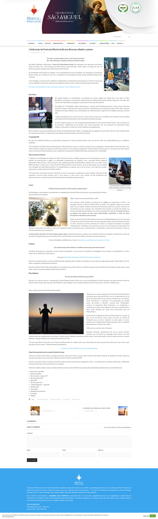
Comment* (30, 433)
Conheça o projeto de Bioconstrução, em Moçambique (79, 348)
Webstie (100, 450)
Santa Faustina (75, 399)
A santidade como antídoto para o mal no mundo (96, 408)
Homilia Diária (104, 43)
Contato (120, 43)
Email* (64, 450)
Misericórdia (66, 399)
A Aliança (31, 43)
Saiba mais (146, 516)
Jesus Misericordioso (55, 399)
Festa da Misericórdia (42, 399)
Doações (93, 43)
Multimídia (82, 43)
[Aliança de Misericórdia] (35, 13)
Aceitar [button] (153, 516)
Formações (70, 43)
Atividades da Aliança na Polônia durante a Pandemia (82, 257)
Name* (29, 450)
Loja (112, 43)
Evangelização (58, 43)
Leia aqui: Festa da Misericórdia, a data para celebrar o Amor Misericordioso (54, 87)
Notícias (48, 43)
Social (40, 43)
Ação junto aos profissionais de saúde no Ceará (93, 240)
